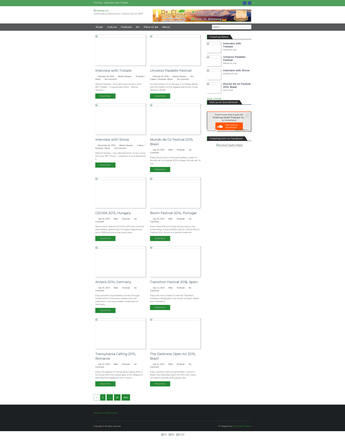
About (166, 27)
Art (138, 27)
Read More (105, 96)
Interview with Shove (112, 139)
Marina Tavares (125, 76)
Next (126, 397)
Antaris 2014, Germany (113, 282)
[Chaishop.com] (249, 3)
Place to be (151, 27)
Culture (112, 27)
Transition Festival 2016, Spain (174, 282)
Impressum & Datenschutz (105, 413)
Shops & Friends (214, 99)
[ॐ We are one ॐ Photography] (244, 3)
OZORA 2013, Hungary (113, 213)
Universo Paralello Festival (171, 70)
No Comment (111, 79)
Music (99, 27)
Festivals (126, 27)
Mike (170, 150)
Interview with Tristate (116, 2)
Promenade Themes (242, 426)
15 (117, 397)
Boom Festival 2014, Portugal (173, 213)
